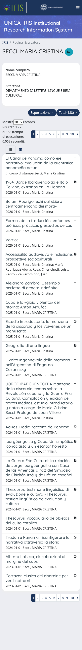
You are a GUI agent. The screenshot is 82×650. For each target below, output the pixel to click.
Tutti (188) (67, 112)
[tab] (11, 149)
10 (72, 134)
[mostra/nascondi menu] (78, 8)
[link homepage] (14, 7)
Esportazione (41, 112)
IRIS (5, 42)
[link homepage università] (51, 7)
